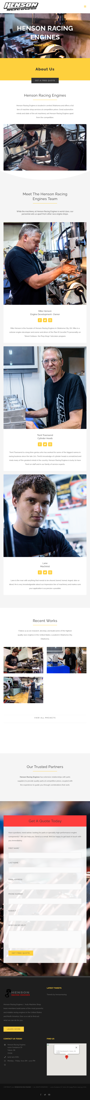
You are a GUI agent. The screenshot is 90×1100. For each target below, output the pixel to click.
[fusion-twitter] (45, 320)
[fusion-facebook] (40, 320)
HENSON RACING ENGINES (23, 1087)
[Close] (76, 1047)
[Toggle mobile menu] (85, 6)
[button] (66, 1057)
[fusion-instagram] (50, 320)
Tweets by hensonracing (57, 994)
